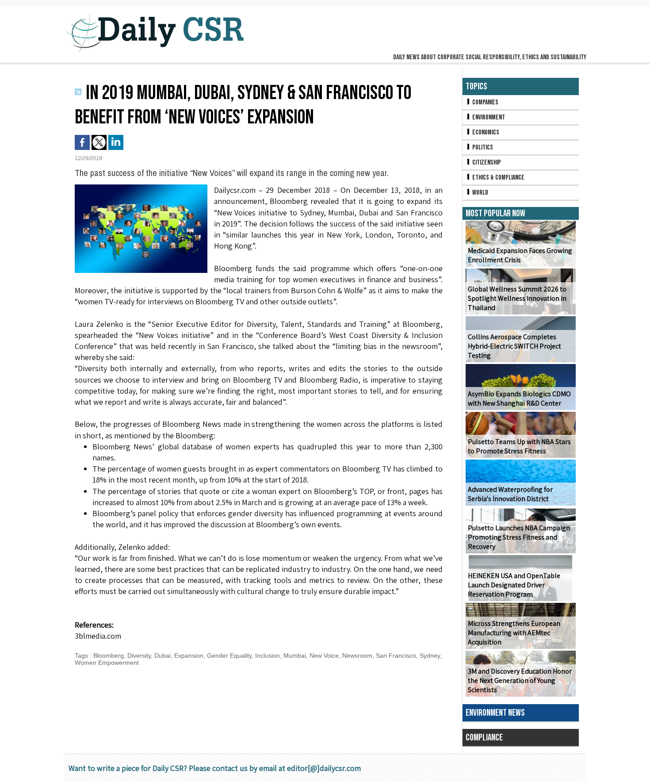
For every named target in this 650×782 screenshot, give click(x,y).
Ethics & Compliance (497, 177)
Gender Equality (229, 655)
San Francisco (396, 655)
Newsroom (357, 655)
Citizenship (486, 162)
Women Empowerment (107, 662)
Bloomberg (108, 655)
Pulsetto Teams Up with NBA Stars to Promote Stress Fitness (519, 446)
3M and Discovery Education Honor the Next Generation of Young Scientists (520, 680)
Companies (484, 102)
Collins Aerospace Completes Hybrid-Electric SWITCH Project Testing (514, 346)
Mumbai (294, 655)
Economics (485, 132)
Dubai (162, 655)
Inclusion (267, 655)
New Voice (324, 655)
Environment (488, 117)
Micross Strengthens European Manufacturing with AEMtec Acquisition (514, 633)
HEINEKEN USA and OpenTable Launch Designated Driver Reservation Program (514, 585)
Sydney (430, 655)
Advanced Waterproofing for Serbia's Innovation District (510, 494)
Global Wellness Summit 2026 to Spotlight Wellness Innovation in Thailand (517, 298)
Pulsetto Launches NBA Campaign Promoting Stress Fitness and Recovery (519, 537)
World (479, 192)
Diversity (139, 655)
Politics (482, 147)
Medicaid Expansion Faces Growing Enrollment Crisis (520, 255)
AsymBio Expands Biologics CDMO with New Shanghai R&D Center (519, 398)
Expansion (188, 655)
